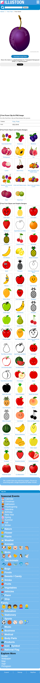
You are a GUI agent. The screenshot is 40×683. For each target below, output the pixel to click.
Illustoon (2, 11)
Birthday (9, 512)
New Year (9, 514)
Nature (8, 529)
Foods (8, 572)
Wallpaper (6, 658)
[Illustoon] (12, 3)
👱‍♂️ (26, 606)
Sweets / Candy (13, 576)
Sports (8, 618)
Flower (8, 532)
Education (10, 611)
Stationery (10, 615)
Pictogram (6, 666)
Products (10, 642)
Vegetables (11, 587)
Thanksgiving (11, 507)
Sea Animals (11, 560)
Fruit (8, 11)
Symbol (15, 646)
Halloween (10, 504)
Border (4, 656)
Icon (7, 646)
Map (3, 661)
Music (8, 626)
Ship (7, 599)
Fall (6, 522)
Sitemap (19, 672)
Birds (7, 552)
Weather (9, 540)
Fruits (11, 11)
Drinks (8, 580)
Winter (8, 525)
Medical (9, 634)
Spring (8, 517)
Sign (3, 663)
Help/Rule (33, 672)
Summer (9, 520)
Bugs (7, 568)
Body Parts (11, 638)
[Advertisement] (20, 91)
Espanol (6, 672)
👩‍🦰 (21, 606)
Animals (8, 544)
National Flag (12, 649)
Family (4, 603)
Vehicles (9, 591)
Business (10, 630)
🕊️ (26, 556)
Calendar (9, 499)
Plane (8, 595)
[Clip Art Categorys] (38, 3)
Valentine (9, 509)
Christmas (9, 501)
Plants (8, 536)
